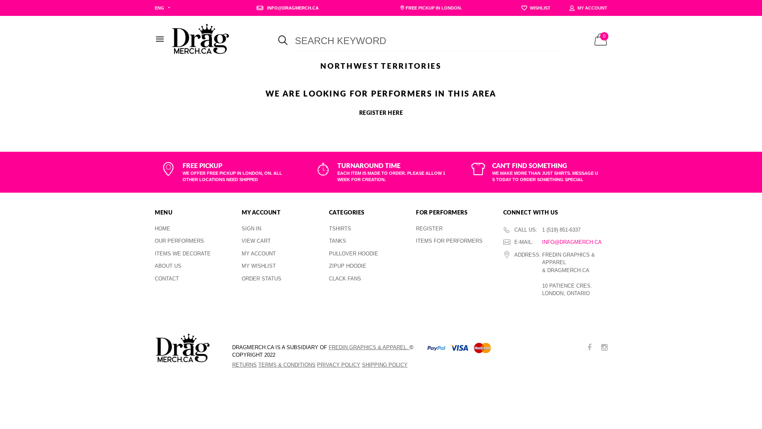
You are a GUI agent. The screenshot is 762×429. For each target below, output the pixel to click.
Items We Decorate (183, 254)
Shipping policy (385, 365)
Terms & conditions (287, 365)
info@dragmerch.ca (572, 242)
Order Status (261, 279)
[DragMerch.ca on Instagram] (604, 348)
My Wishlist (259, 266)
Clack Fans (345, 279)
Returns (244, 365)
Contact (167, 279)
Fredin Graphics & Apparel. (369, 347)
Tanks (337, 241)
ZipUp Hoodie (347, 266)
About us (168, 266)
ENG (159, 8)
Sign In (251, 229)
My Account (259, 254)
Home (162, 229)
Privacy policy (338, 365)
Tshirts (340, 229)
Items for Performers (449, 241)
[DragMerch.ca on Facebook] (589, 348)
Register (429, 229)
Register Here (381, 113)
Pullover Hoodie (353, 254)
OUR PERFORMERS (179, 241)
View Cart (256, 241)
